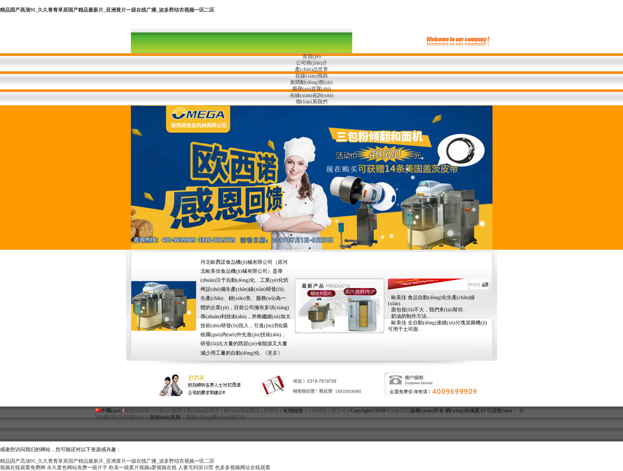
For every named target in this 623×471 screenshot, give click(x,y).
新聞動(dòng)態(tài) (311, 82)
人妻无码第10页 (195, 467)
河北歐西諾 (397, 410)
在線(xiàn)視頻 (311, 76)
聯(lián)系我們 (311, 102)
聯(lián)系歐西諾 (242, 410)
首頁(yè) (311, 56)
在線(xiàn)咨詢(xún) (311, 95)
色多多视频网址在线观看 (242, 467)
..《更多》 (271, 353)
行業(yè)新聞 (168, 410)
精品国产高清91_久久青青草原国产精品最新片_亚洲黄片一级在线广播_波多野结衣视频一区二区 (107, 10)
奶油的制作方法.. (410, 316)
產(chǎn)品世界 (311, 69)
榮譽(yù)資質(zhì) (311, 89)
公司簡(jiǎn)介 (311, 63)
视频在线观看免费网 (22, 467)
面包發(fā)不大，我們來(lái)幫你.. (428, 309)
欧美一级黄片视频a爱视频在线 (143, 467)
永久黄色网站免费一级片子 (77, 467)
